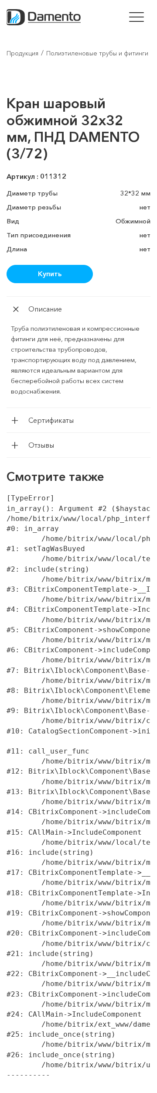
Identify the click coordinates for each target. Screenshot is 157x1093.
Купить (49, 273)
